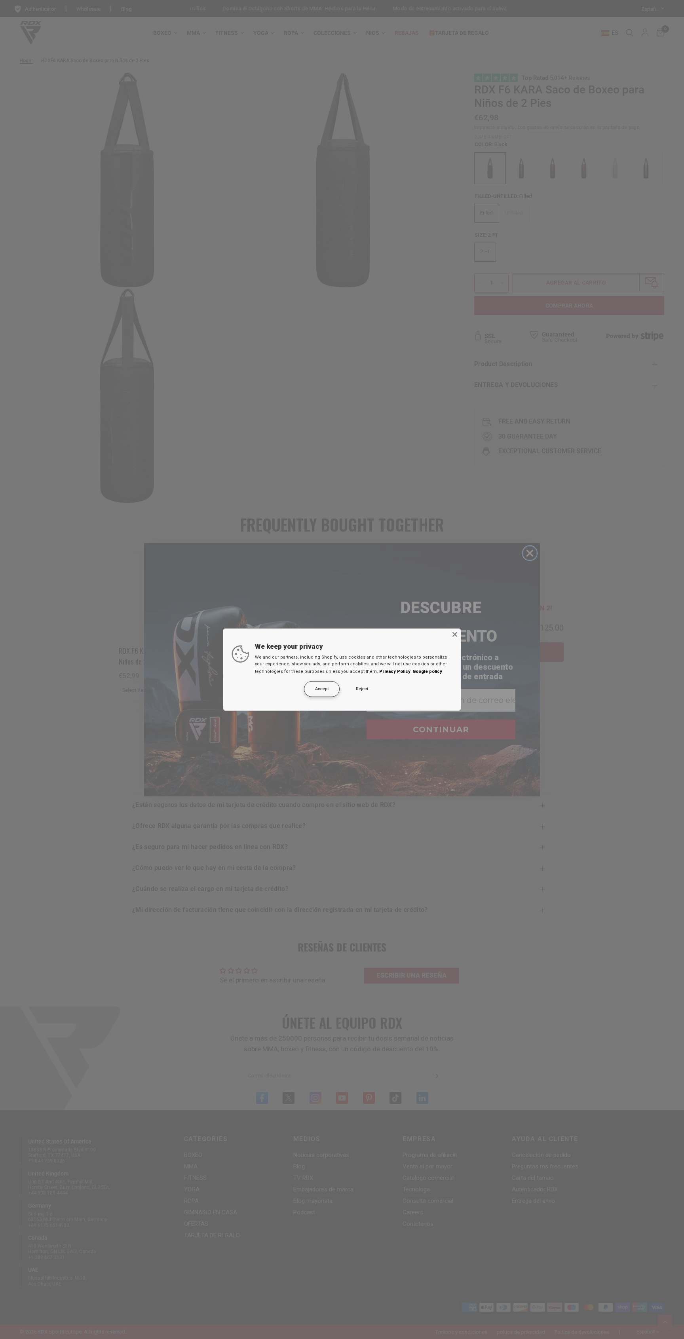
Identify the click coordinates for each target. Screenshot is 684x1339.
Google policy (427, 671)
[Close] (455, 634)
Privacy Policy (394, 671)
